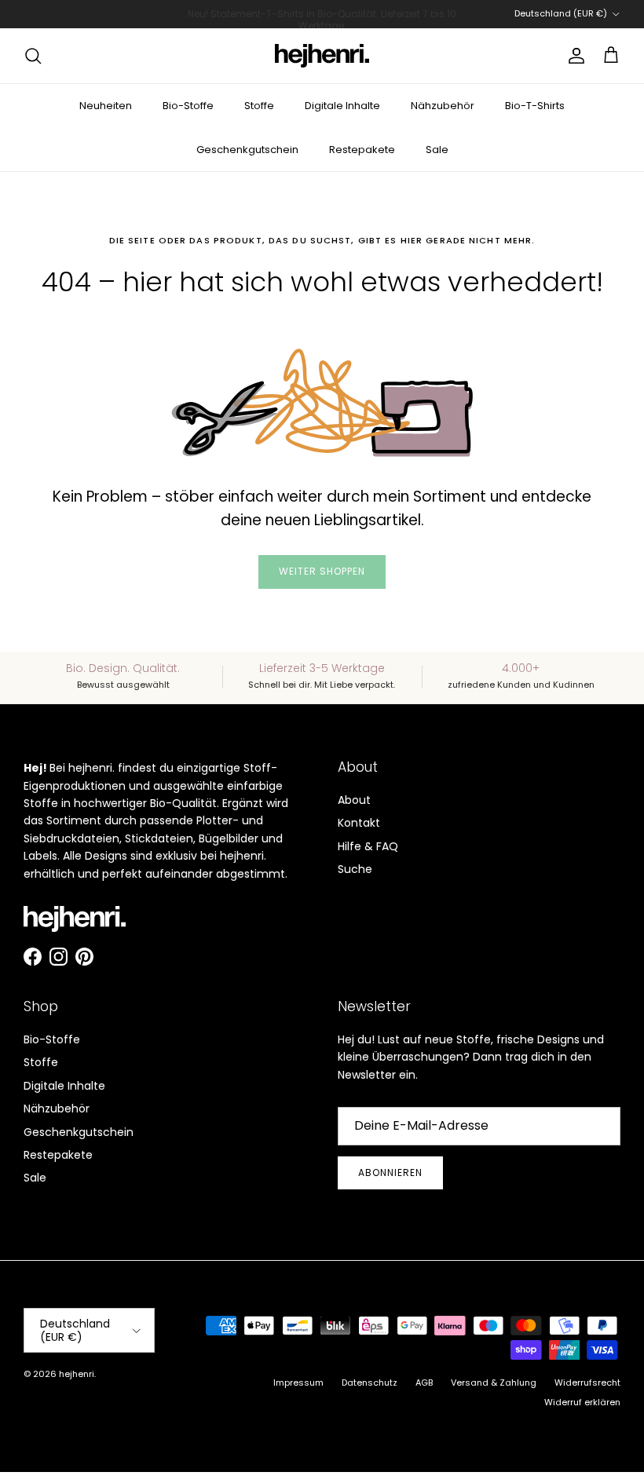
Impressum (298, 1382)
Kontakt (359, 823)
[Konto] (573, 55)
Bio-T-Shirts (535, 105)
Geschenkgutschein (247, 149)
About (354, 800)
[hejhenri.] (322, 56)
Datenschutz (369, 1382)
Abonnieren (390, 1172)
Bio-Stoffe (188, 105)
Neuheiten (105, 105)
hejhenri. (77, 1374)
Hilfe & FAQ (368, 846)
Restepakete (362, 149)
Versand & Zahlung (493, 1382)
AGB (424, 1382)
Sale (437, 149)
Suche (355, 869)
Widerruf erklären (582, 1402)
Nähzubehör (442, 105)
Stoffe (259, 105)
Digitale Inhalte (342, 105)
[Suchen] (33, 55)
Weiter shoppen (321, 571)
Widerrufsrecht (587, 1382)
